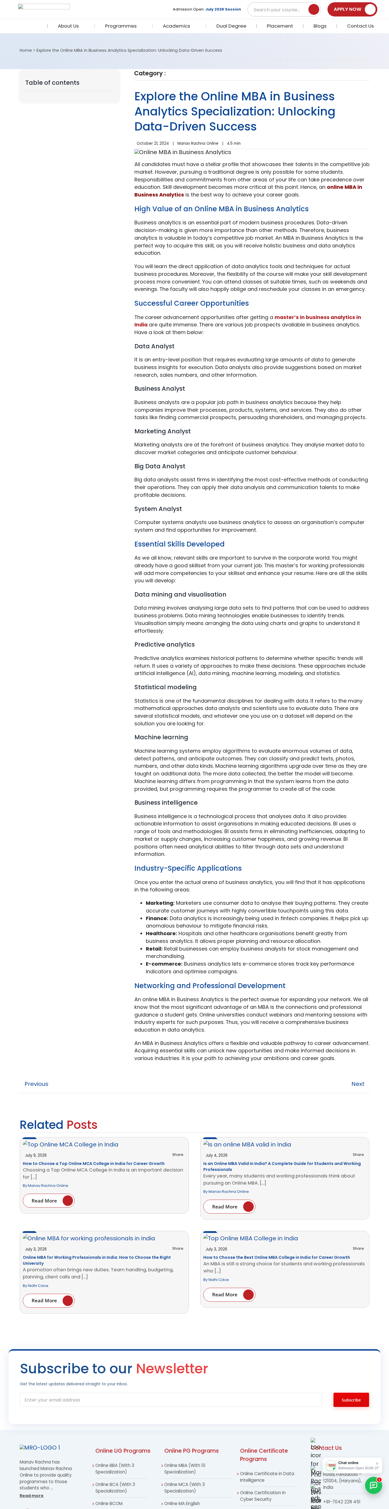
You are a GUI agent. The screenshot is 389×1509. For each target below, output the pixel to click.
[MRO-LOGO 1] (40, 1448)
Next (358, 1084)
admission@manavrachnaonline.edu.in (106, 1501)
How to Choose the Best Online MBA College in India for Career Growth (276, 1257)
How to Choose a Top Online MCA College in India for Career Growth (94, 1163)
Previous (36, 1084)
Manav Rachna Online (197, 143)
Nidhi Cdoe (38, 1285)
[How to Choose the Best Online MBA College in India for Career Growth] (250, 1238)
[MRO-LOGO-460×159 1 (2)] (44, 7)
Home (26, 50)
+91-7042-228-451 (270, 1502)
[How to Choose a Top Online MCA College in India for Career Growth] (70, 1144)
